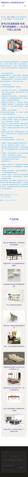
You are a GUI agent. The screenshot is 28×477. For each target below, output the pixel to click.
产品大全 (13, 17)
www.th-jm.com (17, 465)
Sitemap (14, 469)
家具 (22, 465)
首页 (8, 17)
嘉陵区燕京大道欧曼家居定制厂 (11, 467)
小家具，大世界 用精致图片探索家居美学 (14, 346)
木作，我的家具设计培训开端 (14, 305)
